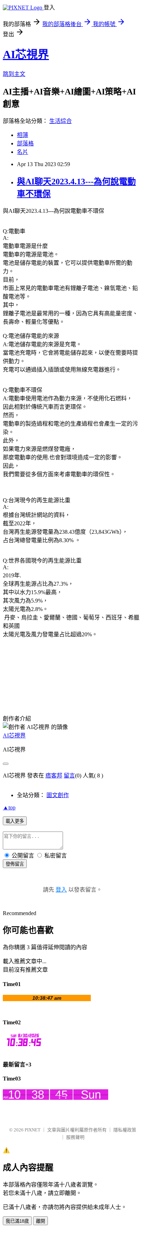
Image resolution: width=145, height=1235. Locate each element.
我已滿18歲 (17, 1221)
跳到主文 (14, 74)
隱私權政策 (124, 1129)
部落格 (25, 143)
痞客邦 (53, 776)
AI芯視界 (26, 54)
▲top (9, 807)
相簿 (22, 135)
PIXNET (32, 1129)
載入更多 (15, 821)
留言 (69, 776)
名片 (22, 152)
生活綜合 (60, 121)
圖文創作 (57, 795)
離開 (40, 1221)
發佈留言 (15, 864)
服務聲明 (75, 1137)
